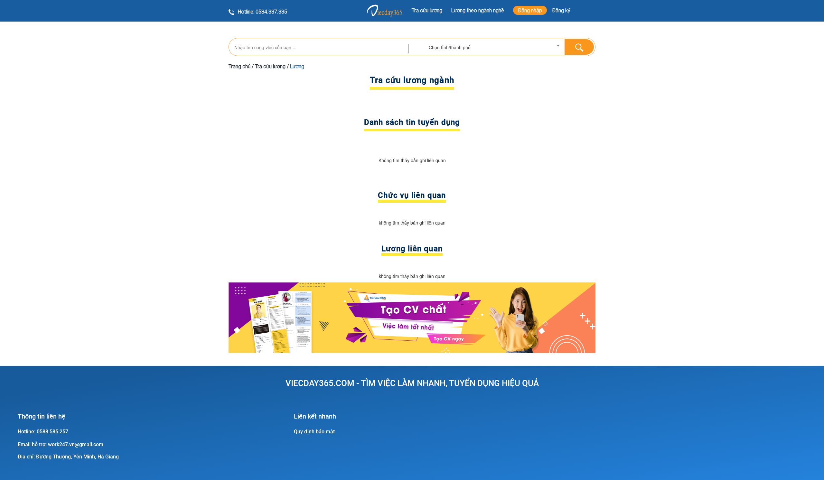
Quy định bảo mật (314, 432)
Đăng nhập (530, 10)
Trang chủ (239, 66)
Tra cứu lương (427, 10)
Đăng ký (561, 10)
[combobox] (494, 47)
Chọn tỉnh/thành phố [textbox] (450, 47)
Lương (297, 66)
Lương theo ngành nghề (477, 10)
